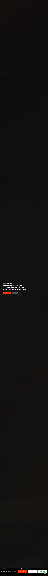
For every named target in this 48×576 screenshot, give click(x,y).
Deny (32, 571)
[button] (46, 568)
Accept (23, 571)
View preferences (42, 571)
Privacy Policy (6, 574)
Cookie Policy (3, 574)
